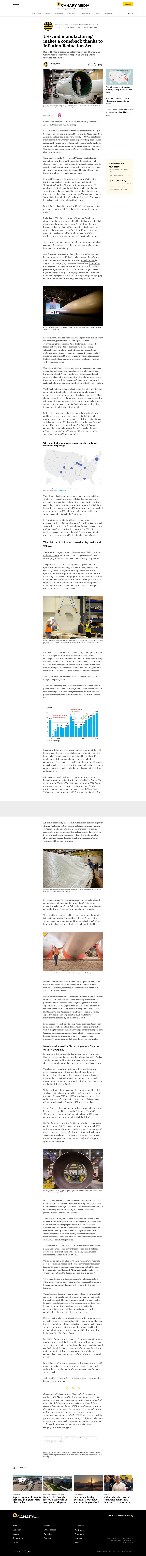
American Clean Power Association (85, 377)
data (75, 789)
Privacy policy (102, 1551)
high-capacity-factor (59, 425)
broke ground (77, 520)
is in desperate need (62, 1294)
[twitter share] (92, 64)
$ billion (94, 263)
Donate (128, 4)
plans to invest (49, 511)
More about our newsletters (117, 186)
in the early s (51, 555)
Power (58, 1397)
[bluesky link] (29, 1551)
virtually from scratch (92, 383)
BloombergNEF (53, 692)
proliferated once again (88, 670)
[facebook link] (24, 1551)
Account (16, 4)
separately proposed (65, 428)
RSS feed (112, 1551)
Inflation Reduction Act (88, 1057)
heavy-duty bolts (68, 588)
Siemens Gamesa (63, 179)
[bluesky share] (98, 64)
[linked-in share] (89, 64)
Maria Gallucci (48, 1453)
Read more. (93, 27)
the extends (77, 1123)
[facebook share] (95, 64)
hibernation (49, 185)
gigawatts (79, 1090)
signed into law (88, 260)
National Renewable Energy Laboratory (78, 909)
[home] (73, 4)
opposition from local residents (78, 1306)
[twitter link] (19, 1551)
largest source (66, 158)
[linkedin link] (14, 1551)
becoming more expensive (55, 780)
